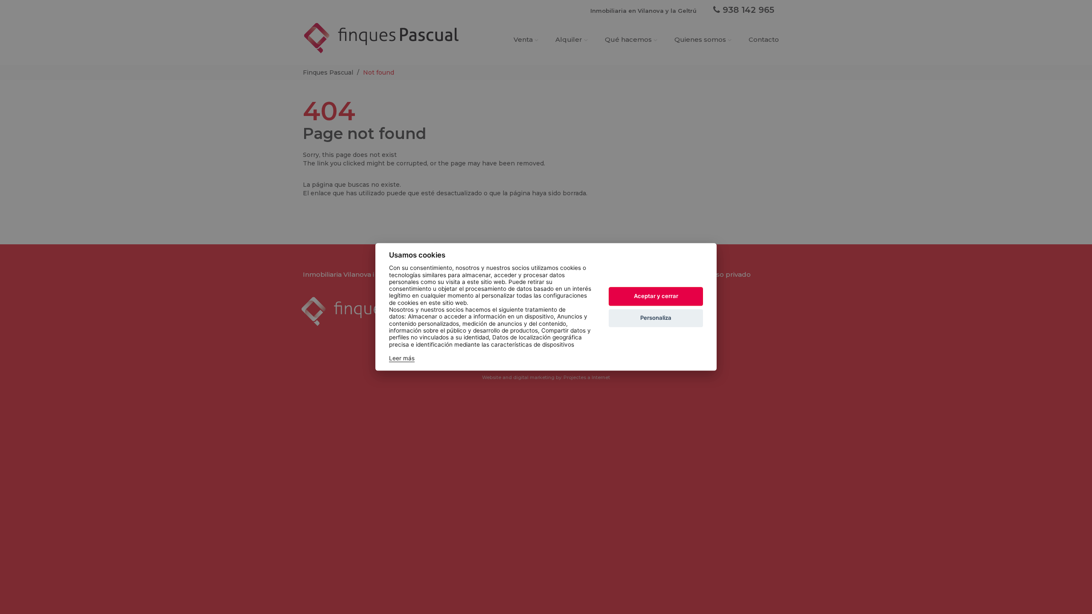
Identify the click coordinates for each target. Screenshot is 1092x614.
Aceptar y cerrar (656, 296)
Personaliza (655, 317)
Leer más (402, 358)
